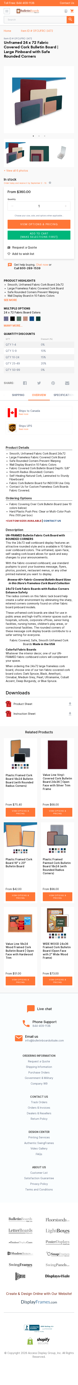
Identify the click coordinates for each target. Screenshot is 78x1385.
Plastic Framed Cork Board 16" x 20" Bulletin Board (19, 863)
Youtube (66, 1369)
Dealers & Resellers (39, 1113)
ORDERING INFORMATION (39, 1055)
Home (7, 30)
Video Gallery (39, 1148)
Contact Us (67, 3)
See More (10, 300)
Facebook (12, 1369)
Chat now (42, 264)
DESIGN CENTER (39, 1131)
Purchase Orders (39, 1072)
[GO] (70, 19)
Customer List (39, 1172)
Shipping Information (39, 1066)
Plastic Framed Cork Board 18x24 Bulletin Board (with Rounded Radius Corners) (19, 780)
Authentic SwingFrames (39, 1143)
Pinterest (39, 1369)
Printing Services (39, 1137)
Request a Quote (39, 1061)
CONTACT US (39, 1096)
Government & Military (39, 1077)
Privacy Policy (39, 1183)
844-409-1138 (25, 3)
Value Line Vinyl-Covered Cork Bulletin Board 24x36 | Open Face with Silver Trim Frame (57, 781)
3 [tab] (45, 136)
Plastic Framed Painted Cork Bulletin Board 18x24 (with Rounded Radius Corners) (57, 866)
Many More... (13, 325)
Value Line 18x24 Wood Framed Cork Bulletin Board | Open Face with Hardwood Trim (20, 950)
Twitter (25, 1369)
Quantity (12, 199)
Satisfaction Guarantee (39, 1178)
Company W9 (39, 1083)
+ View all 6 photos (16, 170)
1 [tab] (33, 136)
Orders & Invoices (39, 1107)
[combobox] (39, 19)
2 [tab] (39, 136)
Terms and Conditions (39, 1189)
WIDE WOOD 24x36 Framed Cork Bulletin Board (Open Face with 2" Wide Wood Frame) (57, 950)
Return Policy (39, 1118)
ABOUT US (39, 1167)
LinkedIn (52, 1369)
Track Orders (39, 1102)
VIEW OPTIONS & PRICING (20, 812)
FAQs (39, 1154)
